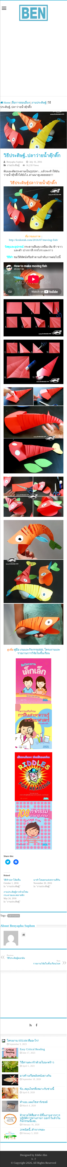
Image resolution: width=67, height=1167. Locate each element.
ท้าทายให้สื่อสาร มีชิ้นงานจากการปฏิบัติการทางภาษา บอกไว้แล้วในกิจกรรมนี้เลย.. (40, 1118)
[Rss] (30, 1025)
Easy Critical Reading (32, 1049)
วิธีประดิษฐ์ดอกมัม (16, 956)
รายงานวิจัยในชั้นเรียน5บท (46, 962)
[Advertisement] (33, 57)
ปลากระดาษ (14, 916)
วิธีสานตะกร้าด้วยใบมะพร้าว (37, 1062)
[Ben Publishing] (33, 12)
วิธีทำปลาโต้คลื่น (12, 880)
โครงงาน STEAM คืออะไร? (23, 1040)
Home (6, 102)
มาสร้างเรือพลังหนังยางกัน (35, 1075)
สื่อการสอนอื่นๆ (21, 102)
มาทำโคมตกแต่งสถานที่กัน (47, 880)
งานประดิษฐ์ (39, 102)
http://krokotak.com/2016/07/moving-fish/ (33, 239)
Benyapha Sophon (15, 162)
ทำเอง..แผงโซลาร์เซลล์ (33, 1102)
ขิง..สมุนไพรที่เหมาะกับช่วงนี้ (37, 1088)
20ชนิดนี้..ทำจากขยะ (32, 1129)
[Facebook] (36, 1025)
